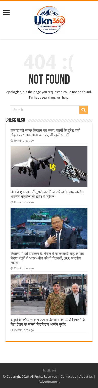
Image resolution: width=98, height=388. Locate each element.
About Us (86, 376)
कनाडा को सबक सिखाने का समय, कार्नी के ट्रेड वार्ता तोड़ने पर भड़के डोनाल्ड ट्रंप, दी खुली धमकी (45, 132)
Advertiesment (49, 381)
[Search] (83, 110)
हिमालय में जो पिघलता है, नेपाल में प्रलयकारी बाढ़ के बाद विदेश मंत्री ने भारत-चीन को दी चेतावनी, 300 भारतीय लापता (47, 258)
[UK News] (49, 19)
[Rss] (44, 371)
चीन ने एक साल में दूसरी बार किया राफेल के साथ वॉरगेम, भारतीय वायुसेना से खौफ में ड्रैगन (48, 194)
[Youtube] (49, 371)
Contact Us (68, 376)
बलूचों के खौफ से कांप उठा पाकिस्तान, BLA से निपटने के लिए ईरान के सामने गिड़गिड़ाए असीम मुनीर (48, 322)
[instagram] (54, 371)
